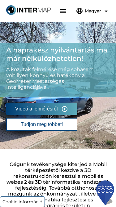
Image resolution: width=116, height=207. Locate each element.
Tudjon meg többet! (42, 124)
